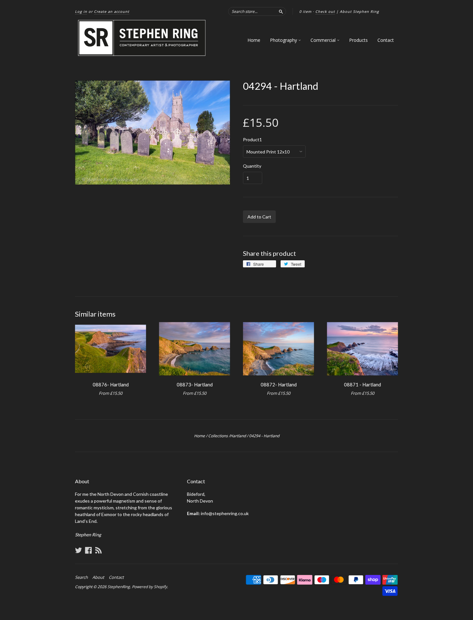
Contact (385, 40)
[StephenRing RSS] (98, 550)
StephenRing (118, 586)
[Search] (281, 11)
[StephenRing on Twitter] (78, 550)
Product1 (252, 140)
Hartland (238, 436)
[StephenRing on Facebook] (88, 550)
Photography (284, 40)
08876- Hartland (111, 384)
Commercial (324, 40)
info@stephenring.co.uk (225, 513)
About (98, 577)
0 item (305, 11)
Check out (325, 11)
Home (253, 40)
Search (81, 577)
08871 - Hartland (362, 384)
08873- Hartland (195, 384)
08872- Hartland (279, 384)
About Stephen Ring (359, 11)
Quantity (252, 166)
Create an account (111, 11)
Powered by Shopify (149, 586)
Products (358, 40)
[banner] (142, 38)
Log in (81, 11)
